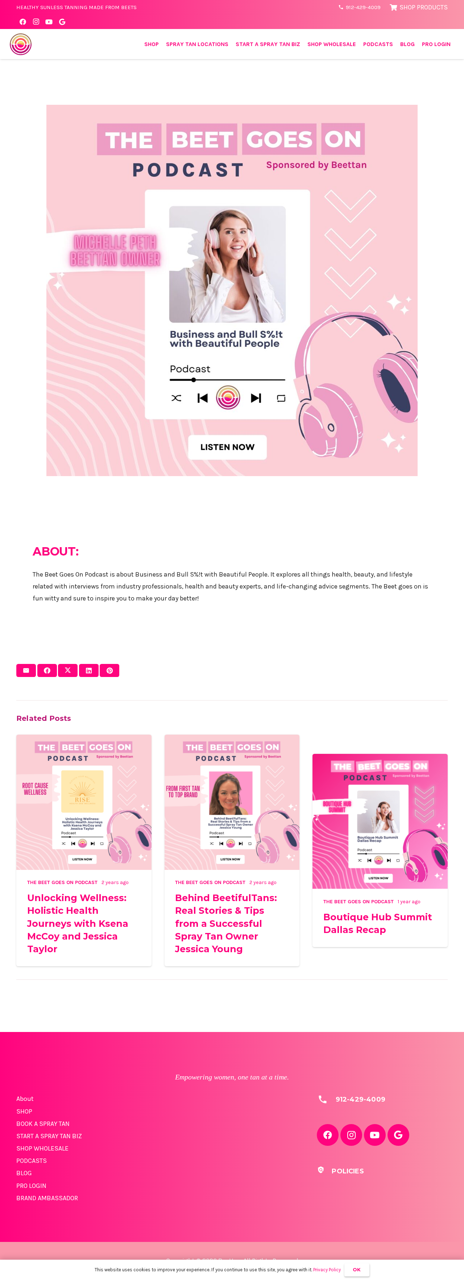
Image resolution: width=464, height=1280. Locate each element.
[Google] (62, 21)
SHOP (24, 1111)
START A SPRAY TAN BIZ (49, 1136)
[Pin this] (109, 670)
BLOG (24, 1173)
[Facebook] (22, 21)
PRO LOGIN (31, 1186)
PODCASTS (31, 1161)
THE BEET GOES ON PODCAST (62, 882)
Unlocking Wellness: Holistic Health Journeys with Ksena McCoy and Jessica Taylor (77, 923)
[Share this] (47, 670)
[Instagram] (35, 21)
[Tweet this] (68, 670)
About (25, 1099)
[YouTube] (48, 21)
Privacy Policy (327, 1269)
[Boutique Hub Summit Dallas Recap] (380, 760)
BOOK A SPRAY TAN (43, 1124)
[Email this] (26, 670)
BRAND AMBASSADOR (47, 1198)
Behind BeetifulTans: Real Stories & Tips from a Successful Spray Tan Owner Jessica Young (226, 923)
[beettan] (21, 44)
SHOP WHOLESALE (42, 1148)
